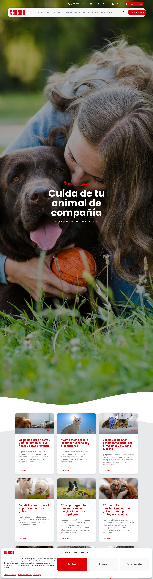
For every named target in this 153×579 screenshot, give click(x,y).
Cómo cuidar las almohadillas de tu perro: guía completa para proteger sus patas (118, 509)
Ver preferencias (134, 564)
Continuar (72, 564)
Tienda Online (106, 12)
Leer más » (23, 471)
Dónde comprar (90, 12)
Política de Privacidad (25, 575)
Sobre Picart (59, 12)
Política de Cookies (10, 575)
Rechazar (103, 564)
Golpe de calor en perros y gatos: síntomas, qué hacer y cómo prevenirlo (34, 443)
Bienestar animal (74, 12)
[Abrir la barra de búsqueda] (124, 12)
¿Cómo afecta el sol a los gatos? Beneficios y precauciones (75, 443)
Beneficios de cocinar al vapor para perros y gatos (34, 508)
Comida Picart (42, 12)
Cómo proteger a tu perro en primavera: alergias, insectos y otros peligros (73, 509)
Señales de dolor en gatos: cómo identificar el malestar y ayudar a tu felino (117, 444)
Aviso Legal (37, 575)
